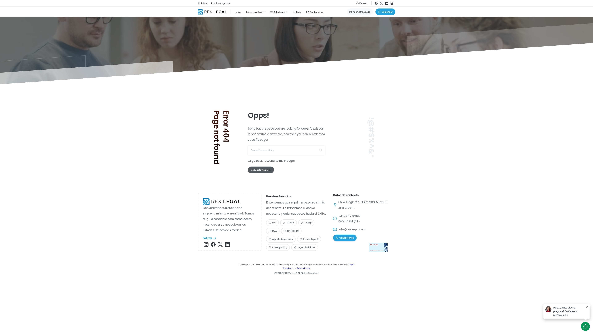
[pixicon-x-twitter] (220, 244)
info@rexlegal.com (221, 3)
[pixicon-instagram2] (206, 244)
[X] (381, 3)
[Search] (321, 150)
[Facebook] (376, 3)
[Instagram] (392, 3)
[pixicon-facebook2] (213, 244)
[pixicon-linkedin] (227, 244)
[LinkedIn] (386, 3)
